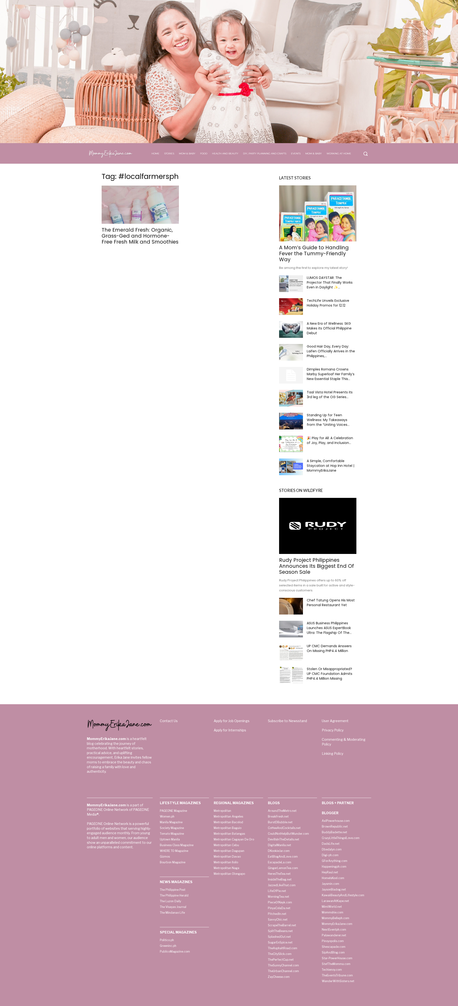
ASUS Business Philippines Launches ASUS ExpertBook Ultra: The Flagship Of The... (329, 628)
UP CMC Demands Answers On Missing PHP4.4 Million (329, 648)
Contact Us (169, 721)
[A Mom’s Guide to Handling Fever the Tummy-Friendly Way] (317, 213)
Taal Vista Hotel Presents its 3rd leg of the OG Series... (330, 394)
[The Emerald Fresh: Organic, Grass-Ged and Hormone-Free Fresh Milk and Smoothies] (140, 205)
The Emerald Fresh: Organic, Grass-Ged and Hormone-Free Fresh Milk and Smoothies (140, 235)
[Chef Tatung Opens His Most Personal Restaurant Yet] (291, 606)
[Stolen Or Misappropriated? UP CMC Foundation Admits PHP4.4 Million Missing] (291, 675)
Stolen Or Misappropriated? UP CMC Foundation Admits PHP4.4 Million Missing (329, 674)
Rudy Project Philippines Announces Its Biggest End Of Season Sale (316, 566)
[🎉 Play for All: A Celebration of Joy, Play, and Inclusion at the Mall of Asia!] (291, 444)
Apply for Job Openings (232, 721)
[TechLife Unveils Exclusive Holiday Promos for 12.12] (291, 306)
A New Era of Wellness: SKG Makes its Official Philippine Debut (329, 328)
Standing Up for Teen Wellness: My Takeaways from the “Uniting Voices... (328, 420)
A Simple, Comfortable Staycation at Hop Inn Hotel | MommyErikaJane (330, 466)
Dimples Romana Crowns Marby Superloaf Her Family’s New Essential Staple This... (330, 374)
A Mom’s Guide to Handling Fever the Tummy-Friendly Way (314, 253)
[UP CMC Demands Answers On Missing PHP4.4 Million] (291, 652)
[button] (365, 153)
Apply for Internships (230, 730)
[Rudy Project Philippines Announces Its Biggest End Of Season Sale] (317, 526)
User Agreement (335, 721)
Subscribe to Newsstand (287, 721)
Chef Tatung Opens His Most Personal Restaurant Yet (331, 602)
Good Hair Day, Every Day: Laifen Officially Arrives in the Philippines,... (331, 351)
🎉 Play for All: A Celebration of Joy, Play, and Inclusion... (330, 440)
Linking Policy (332, 753)
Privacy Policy (333, 730)
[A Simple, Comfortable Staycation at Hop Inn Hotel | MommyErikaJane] (291, 467)
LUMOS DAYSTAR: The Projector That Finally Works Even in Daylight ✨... (330, 282)
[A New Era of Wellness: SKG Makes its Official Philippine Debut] (291, 329)
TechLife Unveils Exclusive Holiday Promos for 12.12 (328, 303)
